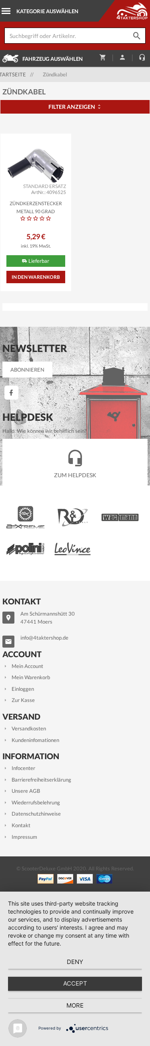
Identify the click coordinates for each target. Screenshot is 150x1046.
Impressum (24, 837)
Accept (75, 983)
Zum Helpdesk (75, 475)
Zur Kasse (23, 700)
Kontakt (21, 825)
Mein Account (27, 666)
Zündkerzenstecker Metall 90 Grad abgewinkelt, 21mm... (35, 206)
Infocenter (23, 768)
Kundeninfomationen (35, 740)
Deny (75, 962)
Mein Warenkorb (31, 677)
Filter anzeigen (72, 106)
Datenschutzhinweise (36, 813)
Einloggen (23, 689)
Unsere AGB (26, 791)
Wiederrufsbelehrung (36, 802)
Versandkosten (29, 728)
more (75, 1005)
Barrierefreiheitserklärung (41, 779)
